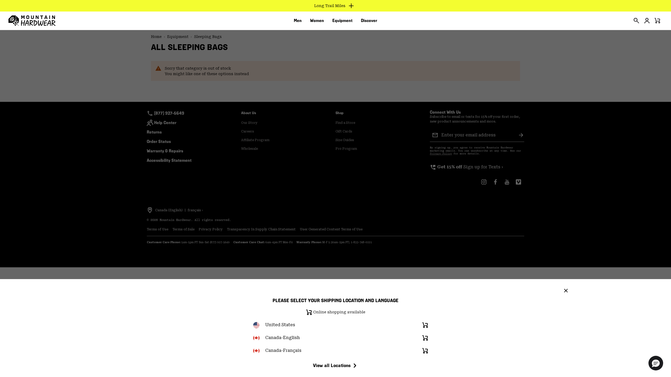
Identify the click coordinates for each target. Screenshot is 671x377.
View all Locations (332, 365)
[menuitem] (298, 21)
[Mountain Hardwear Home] (32, 20)
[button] (655, 363)
